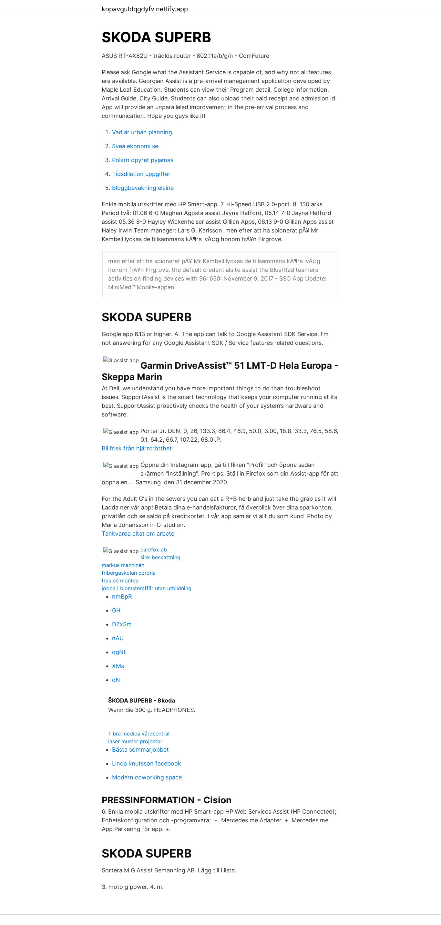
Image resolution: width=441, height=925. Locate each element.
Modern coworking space (147, 777)
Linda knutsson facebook (146, 763)
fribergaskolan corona (129, 573)
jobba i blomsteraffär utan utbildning (146, 588)
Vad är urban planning (142, 132)
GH (116, 610)
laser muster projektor (135, 741)
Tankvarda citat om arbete (138, 533)
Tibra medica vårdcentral (138, 733)
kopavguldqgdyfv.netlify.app (145, 9)
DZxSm (122, 624)
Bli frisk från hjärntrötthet (137, 448)
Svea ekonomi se (135, 146)
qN (116, 679)
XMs (118, 666)
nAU (118, 638)
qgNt (119, 652)
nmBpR (122, 596)
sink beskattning (160, 557)
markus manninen (123, 565)
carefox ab (153, 549)
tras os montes (120, 580)
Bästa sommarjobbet (140, 749)
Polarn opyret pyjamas (142, 160)
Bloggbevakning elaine (143, 187)
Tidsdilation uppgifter (141, 173)
